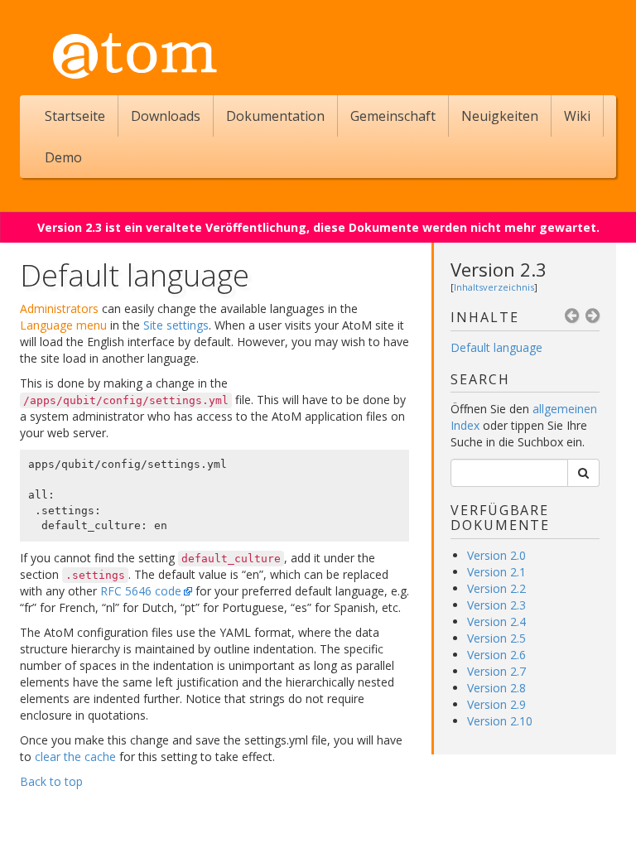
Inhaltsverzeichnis (494, 287)
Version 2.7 (496, 671)
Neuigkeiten (499, 116)
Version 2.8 (496, 688)
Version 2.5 (496, 638)
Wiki (577, 116)
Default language (496, 347)
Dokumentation (275, 116)
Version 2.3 (498, 269)
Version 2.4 (496, 621)
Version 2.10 (499, 721)
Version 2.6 (496, 654)
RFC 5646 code (140, 591)
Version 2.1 (496, 572)
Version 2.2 (496, 588)
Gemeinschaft (393, 116)
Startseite (75, 116)
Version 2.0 (496, 555)
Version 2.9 (496, 704)
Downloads (165, 116)
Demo (63, 157)
